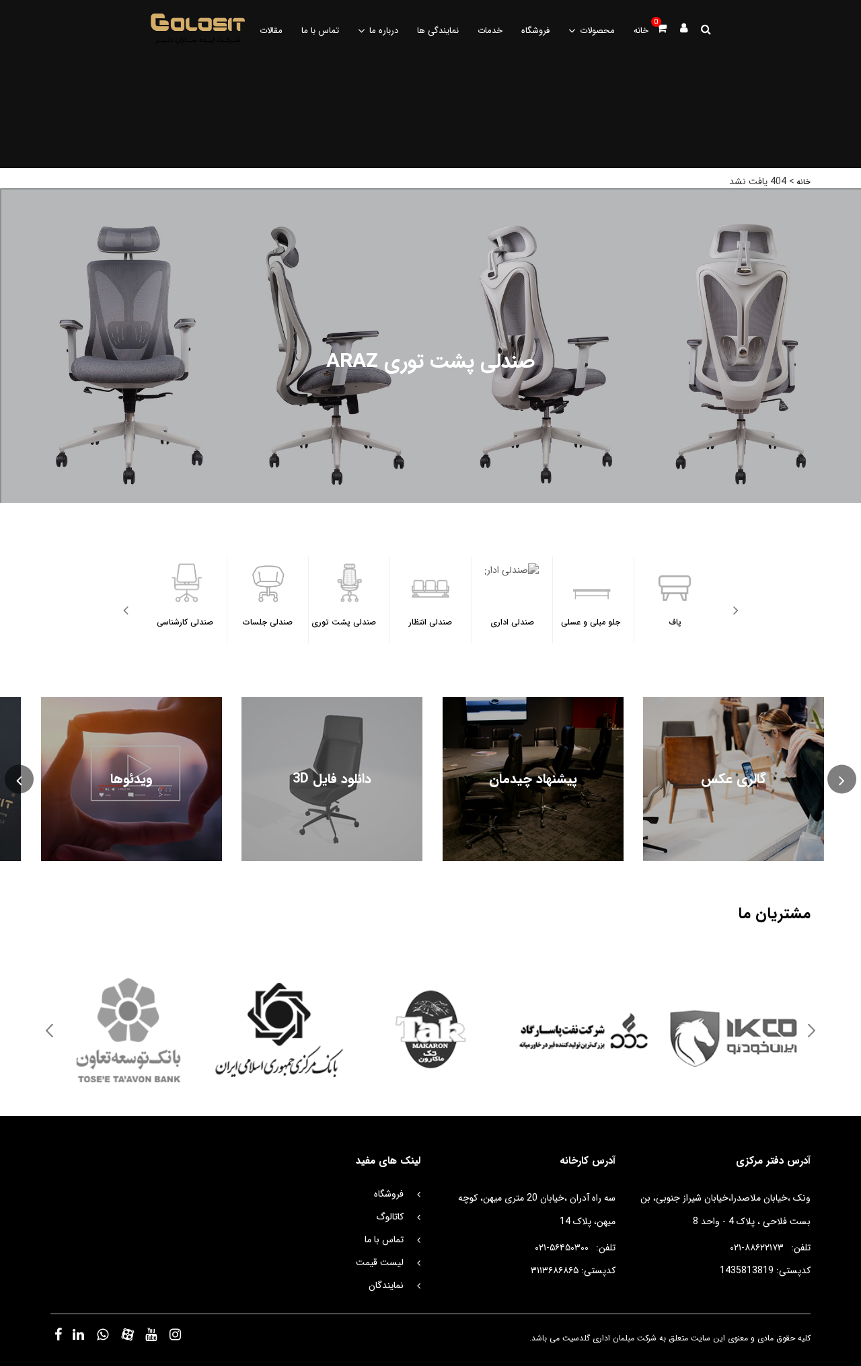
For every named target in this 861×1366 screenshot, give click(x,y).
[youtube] (152, 1334)
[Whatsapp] (103, 1334)
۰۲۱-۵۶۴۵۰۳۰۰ (562, 1247)
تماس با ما (320, 31)
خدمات (490, 31)
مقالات (271, 31)
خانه (641, 31)
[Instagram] (176, 1334)
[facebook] (58, 1334)
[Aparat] (128, 1334)
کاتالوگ (390, 1216)
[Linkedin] (79, 1334)
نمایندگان (386, 1285)
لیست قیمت (380, 1262)
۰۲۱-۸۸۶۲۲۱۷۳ (757, 1247)
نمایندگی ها (438, 31)
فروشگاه (535, 31)
